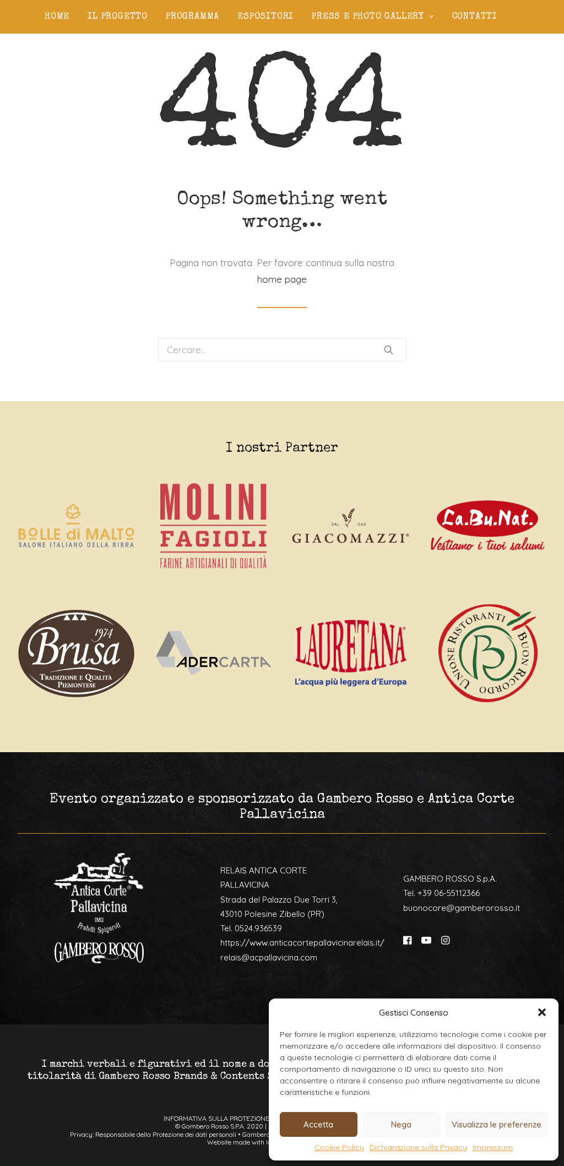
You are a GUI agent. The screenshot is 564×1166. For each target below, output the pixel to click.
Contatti (474, 17)
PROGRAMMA (192, 17)
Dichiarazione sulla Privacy (418, 1147)
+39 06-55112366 (448, 893)
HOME (57, 17)
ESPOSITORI (265, 17)
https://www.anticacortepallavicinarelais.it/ (302, 942)
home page (282, 279)
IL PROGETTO (118, 17)
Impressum (493, 1147)
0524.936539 (258, 928)
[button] (541, 1012)
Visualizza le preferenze (496, 1124)
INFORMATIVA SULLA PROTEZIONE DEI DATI (230, 1118)
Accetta (318, 1124)
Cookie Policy (339, 1147)
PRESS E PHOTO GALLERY (368, 17)
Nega (401, 1124)
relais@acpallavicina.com (268, 957)
